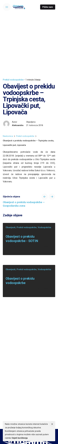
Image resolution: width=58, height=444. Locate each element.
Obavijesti (10, 227)
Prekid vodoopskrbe (13, 79)
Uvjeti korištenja (20, 438)
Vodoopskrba (44, 227)
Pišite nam (47, 7)
